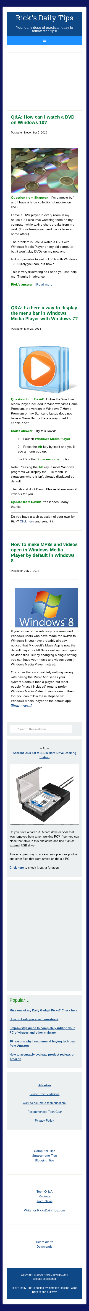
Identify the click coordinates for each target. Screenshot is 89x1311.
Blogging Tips (44, 1160)
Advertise (44, 1085)
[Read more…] (46, 284)
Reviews (45, 1196)
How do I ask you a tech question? (34, 1019)
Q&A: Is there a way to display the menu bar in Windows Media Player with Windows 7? (44, 313)
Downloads (44, 1246)
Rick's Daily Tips (44, 17)
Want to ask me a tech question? (44, 1103)
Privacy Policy (44, 1120)
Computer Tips (44, 1151)
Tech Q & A (44, 1191)
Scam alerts (44, 1242)
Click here (27, 521)
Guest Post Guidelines (45, 1094)
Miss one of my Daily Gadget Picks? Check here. (44, 1010)
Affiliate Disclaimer (44, 1278)
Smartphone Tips (44, 1155)
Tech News (44, 1201)
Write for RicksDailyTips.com (44, 1210)
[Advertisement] (44, 936)
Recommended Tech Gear (44, 1111)
